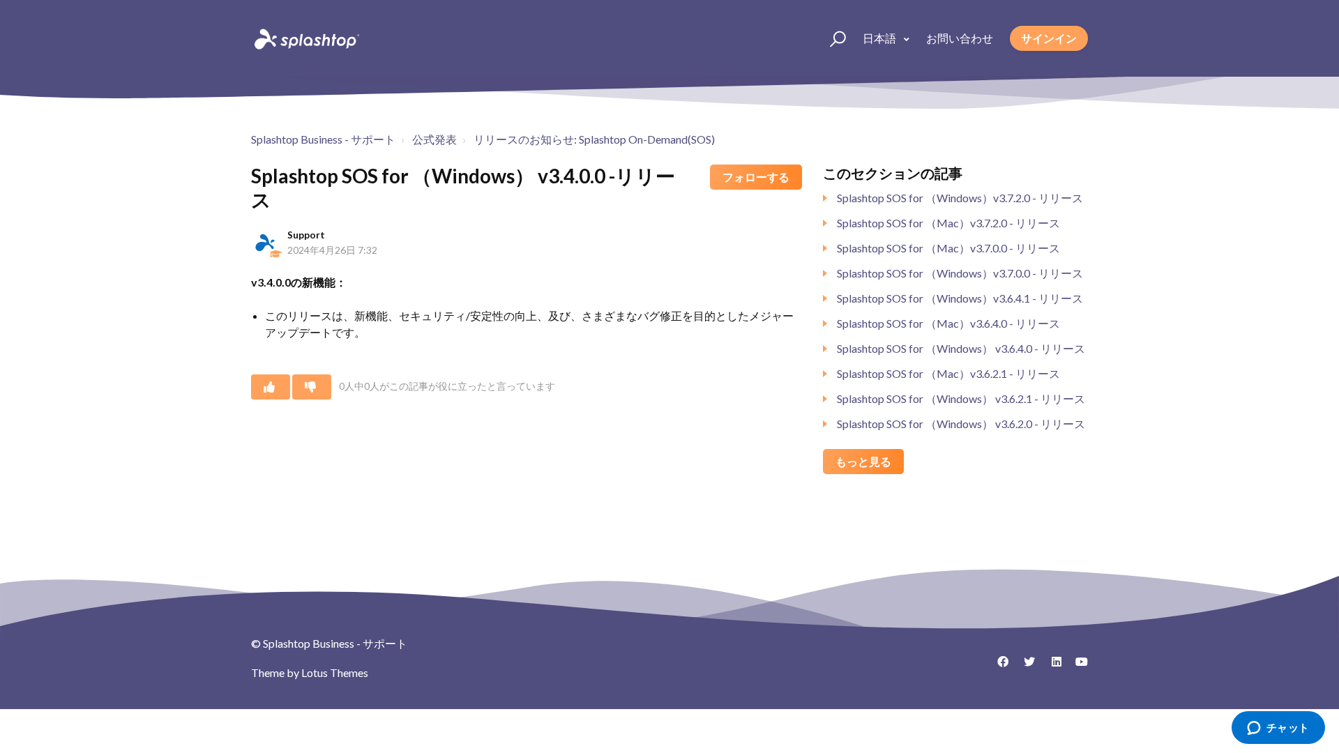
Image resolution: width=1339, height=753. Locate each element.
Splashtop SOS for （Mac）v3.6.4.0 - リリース (948, 323)
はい (270, 387)
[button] (831, 38)
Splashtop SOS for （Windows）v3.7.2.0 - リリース (960, 197)
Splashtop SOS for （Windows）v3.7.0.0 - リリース (960, 273)
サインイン (1049, 38)
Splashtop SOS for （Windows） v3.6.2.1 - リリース (961, 398)
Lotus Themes (334, 672)
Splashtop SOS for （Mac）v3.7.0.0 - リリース (948, 247)
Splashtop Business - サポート (323, 139)
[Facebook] (998, 666)
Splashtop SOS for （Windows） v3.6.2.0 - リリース (961, 423)
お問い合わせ (959, 38)
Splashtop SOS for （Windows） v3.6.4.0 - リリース (961, 348)
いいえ (311, 387)
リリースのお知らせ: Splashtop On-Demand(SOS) (594, 139)
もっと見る (863, 461)
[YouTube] (1077, 666)
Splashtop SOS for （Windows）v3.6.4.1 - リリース (960, 298)
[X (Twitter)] (1024, 666)
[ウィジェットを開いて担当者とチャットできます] (1278, 728)
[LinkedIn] (1051, 666)
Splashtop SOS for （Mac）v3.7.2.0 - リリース (948, 222)
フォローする (756, 176)
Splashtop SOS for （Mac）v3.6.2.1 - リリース (948, 373)
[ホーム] (305, 38)
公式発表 (434, 139)
